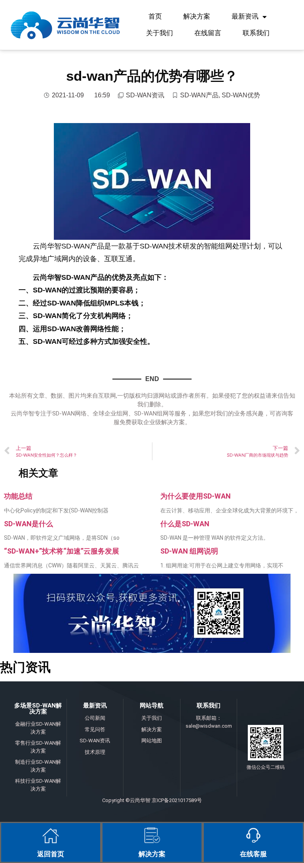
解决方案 (196, 16)
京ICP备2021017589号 (177, 800)
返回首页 (50, 854)
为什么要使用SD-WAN (195, 496)
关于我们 (159, 33)
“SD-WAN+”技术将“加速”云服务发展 (61, 551)
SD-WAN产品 (199, 95)
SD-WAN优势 (241, 95)
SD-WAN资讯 (145, 95)
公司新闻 (95, 718)
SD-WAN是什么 (28, 524)
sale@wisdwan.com (209, 726)
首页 (155, 16)
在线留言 (207, 33)
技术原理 (95, 752)
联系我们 (256, 33)
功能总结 (18, 496)
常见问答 (95, 729)
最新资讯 (245, 16)
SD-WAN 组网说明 (189, 551)
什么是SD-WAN (184, 524)
